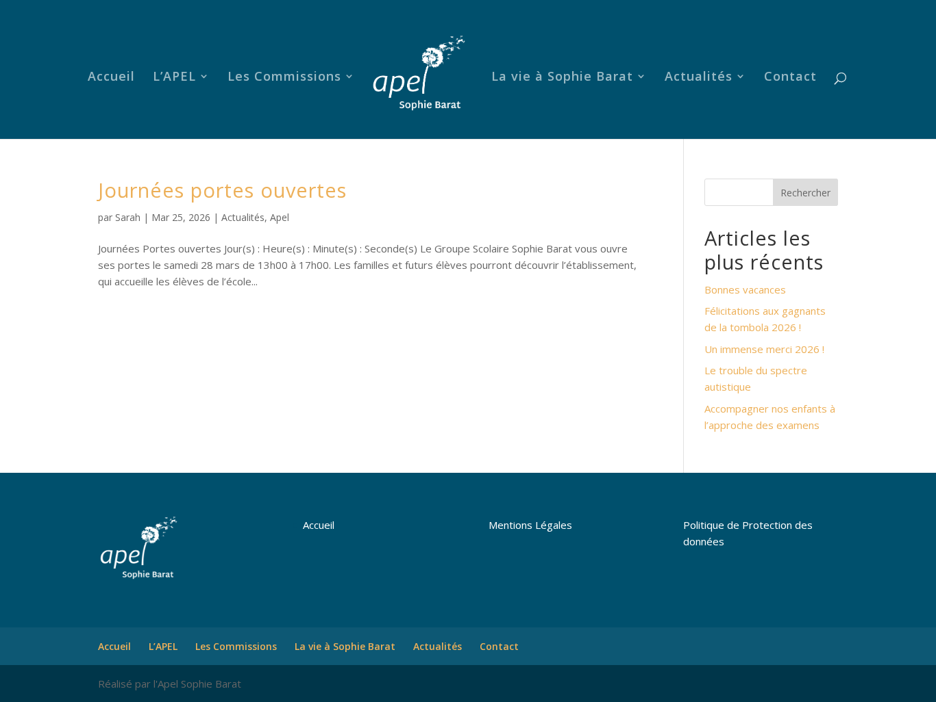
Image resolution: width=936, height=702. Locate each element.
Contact (790, 77)
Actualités (698, 77)
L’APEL (174, 77)
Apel (279, 217)
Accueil (111, 77)
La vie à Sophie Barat (562, 77)
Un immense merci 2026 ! (764, 349)
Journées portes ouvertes (222, 190)
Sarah (127, 217)
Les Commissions (284, 77)
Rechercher (805, 192)
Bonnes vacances (745, 289)
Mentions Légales (530, 525)
